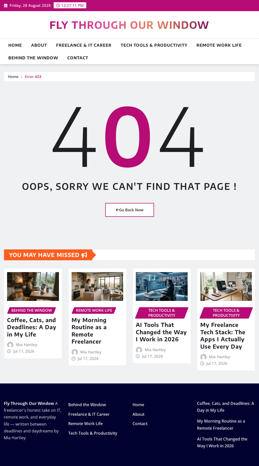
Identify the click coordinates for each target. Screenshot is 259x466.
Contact (77, 57)
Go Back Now (131, 209)
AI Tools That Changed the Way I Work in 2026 (161, 332)
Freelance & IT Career (84, 45)
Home (15, 45)
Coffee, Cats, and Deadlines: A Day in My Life (31, 327)
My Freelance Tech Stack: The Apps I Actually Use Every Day (222, 335)
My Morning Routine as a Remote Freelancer (89, 330)
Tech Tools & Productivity (154, 45)
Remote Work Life (219, 45)
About (39, 45)
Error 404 (33, 76)
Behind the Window (33, 57)
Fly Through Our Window (129, 24)
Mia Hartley (26, 344)
